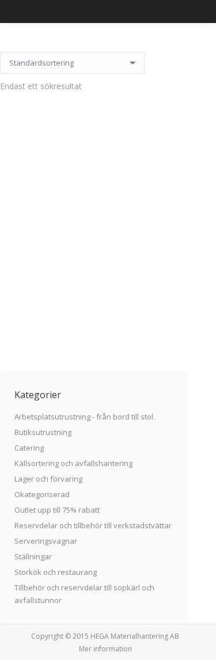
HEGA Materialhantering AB (134, 636)
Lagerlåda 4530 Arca (94, 298)
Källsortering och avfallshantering (73, 463)
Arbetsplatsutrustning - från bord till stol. (84, 416)
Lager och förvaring (48, 479)
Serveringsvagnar (45, 541)
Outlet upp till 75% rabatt (57, 510)
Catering (29, 447)
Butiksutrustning (42, 432)
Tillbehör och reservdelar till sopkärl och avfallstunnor (84, 593)
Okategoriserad (42, 494)
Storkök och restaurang (55, 572)
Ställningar (33, 556)
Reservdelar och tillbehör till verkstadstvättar (93, 525)
